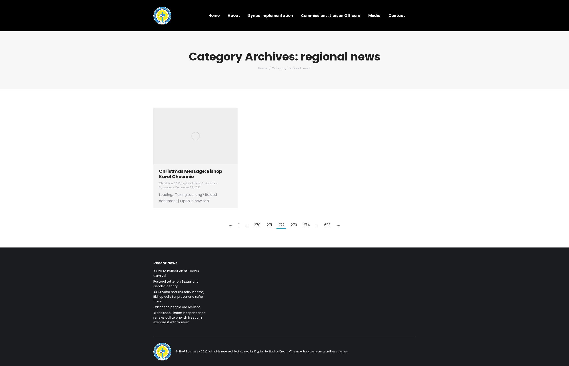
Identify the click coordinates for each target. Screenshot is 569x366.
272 (281, 224)
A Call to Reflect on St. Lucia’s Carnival (176, 273)
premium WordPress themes (329, 351)
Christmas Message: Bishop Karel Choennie (190, 174)
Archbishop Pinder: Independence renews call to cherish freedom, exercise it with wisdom (179, 317)
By (165, 187)
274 (306, 224)
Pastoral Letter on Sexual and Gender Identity (175, 283)
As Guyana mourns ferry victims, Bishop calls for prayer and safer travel (178, 297)
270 (257, 224)
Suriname (208, 183)
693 (327, 224)
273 (294, 224)
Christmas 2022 (169, 183)
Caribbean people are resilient (176, 307)
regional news (191, 183)
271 (269, 224)
